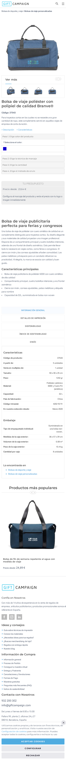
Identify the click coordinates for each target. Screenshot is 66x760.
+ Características (24, 129)
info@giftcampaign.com (16, 705)
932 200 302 (9, 700)
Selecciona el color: (12, 142)
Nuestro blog (9, 649)
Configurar (33, 748)
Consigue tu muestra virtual (15, 667)
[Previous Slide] (56, 79)
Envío (33, 342)
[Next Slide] (59, 79)
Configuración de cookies (14, 731)
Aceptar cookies (33, 741)
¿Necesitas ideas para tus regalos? (19, 637)
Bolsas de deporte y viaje (12, 11)
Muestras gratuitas (12, 681)
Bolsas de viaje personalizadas (38, 11)
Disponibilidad (33, 326)
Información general (12, 659)
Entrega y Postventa (12, 670)
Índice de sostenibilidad (33, 334)
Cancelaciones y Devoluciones (17, 674)
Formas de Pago (11, 678)
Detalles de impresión (33, 318)
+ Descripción (8, 129)
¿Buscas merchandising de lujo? (18, 641)
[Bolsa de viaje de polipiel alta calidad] (33, 43)
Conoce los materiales (13, 634)
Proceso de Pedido (12, 663)
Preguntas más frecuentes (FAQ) (18, 685)
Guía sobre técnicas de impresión (18, 630)
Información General (33, 310)
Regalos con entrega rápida (16, 645)
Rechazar (33, 755)
